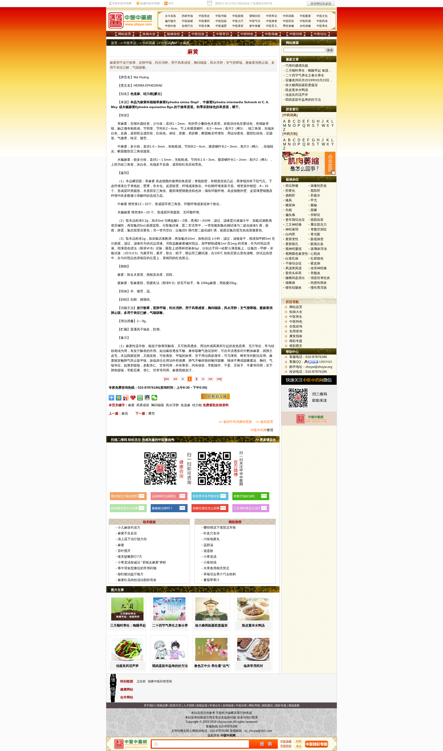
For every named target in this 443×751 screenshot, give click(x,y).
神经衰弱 (291, 229)
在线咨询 (295, 326)
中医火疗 (237, 21)
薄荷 (233, 355)
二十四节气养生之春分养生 (171, 625)
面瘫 (314, 210)
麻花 (125, 413)
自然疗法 (187, 25)
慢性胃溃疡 (319, 287)
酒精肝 (290, 195)
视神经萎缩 (293, 249)
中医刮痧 (221, 21)
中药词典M (169, 43)
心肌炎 (315, 253)
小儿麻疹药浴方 (129, 527)
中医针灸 (170, 25)
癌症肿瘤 (291, 186)
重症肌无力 (319, 224)
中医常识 (222, 34)
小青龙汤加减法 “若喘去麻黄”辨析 (142, 562)
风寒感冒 (142, 405)
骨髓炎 (315, 273)
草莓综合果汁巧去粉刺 (220, 574)
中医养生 (322, 25)
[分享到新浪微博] (126, 397)
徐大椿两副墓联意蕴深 (211, 625)
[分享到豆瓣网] (140, 397)
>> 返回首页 (264, 422)
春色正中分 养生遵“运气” (212, 666)
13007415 (325, 361)
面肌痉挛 (317, 219)
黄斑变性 (291, 239)
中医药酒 (305, 21)
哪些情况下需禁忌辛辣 (220, 527)
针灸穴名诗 (212, 533)
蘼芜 (151, 413)
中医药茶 (288, 21)
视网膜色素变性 (296, 253)
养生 (299, 746)
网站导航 (254, 705)
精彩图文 (295, 346)
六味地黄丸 (212, 539)
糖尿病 (290, 205)
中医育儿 (271, 25)
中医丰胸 (204, 25)
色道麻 (185, 405)
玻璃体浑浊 (319, 249)
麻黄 (143, 102)
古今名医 (170, 16)
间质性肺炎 (319, 283)
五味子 (238, 365)
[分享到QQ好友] (147, 397)
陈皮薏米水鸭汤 (253, 625)
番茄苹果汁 (212, 580)
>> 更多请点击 (265, 440)
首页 (114, 43)
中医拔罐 (187, 21)
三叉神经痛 (293, 224)
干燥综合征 (293, 263)
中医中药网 (259, 430)
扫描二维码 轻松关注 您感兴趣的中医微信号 (142, 440)
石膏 (137, 370)
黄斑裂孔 (291, 244)
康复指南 (295, 336)
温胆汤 (208, 545)
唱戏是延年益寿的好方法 (170, 666)
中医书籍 (221, 16)
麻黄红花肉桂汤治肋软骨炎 (137, 580)
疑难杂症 (173, 34)
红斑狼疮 (317, 258)
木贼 (125, 107)
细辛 (217, 365)
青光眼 (315, 234)
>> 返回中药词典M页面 (235, 422)
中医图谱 (305, 16)
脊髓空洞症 (319, 229)
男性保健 (288, 25)
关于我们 (149, 705)
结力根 (197, 405)
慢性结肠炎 (293, 287)
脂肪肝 (315, 190)
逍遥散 (208, 551)
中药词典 (288, 16)
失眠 (288, 210)
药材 (299, 741)
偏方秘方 (170, 21)
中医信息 (198, 34)
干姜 (227, 365)
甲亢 (314, 200)
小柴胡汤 (210, 562)
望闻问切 (254, 16)
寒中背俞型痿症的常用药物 (137, 568)
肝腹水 (315, 195)
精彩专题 (295, 341)
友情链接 (228, 705)
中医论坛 (320, 34)
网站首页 (124, 34)
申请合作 (215, 705)
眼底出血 (317, 244)
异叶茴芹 (124, 551)
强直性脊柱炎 (320, 278)
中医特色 (246, 34)
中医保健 (271, 34)
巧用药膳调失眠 (296, 65)
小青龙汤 (210, 556)
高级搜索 (293, 705)
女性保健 (305, 25)
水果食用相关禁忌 (216, 568)
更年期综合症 (295, 219)
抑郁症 (315, 215)
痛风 (288, 200)
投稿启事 (162, 705)
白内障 (290, 234)
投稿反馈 (201, 705)
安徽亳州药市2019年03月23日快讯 (310, 80)
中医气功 (254, 21)
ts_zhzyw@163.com (258, 731)
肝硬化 (290, 190)
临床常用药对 (253, 666)
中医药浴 (322, 21)
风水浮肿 (172, 405)
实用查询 (295, 331)
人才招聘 (188, 705)
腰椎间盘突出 (295, 278)
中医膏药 (204, 21)
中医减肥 (221, 25)
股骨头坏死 (293, 273)
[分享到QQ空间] (119, 397)
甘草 (162, 365)
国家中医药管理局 (160, 681)
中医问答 (295, 34)
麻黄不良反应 (127, 533)
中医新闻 (237, 16)
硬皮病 (315, 263)
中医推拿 (271, 21)
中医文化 (322, 16)
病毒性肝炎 (319, 186)
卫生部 (141, 681)
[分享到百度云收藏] (133, 397)
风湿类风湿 (293, 268)
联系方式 (175, 705)
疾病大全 (149, 34)
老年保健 (254, 25)
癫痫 (314, 205)
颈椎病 (290, 283)
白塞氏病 (291, 258)
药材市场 (187, 16)
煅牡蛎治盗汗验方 (131, 574)
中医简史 (204, 16)
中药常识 (271, 16)
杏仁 (153, 365)
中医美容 (237, 25)
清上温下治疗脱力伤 (132, 539)
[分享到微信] (154, 397)
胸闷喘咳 (157, 405)
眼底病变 (317, 239)
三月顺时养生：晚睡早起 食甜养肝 (135, 625)
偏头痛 (290, 215)
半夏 (250, 365)
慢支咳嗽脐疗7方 (130, 556)
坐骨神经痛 (319, 268)
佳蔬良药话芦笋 (127, 666)
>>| (219, 379)
